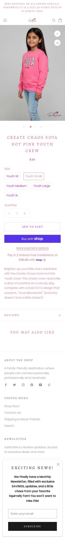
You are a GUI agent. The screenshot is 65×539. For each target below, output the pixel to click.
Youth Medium (16, 186)
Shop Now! (11, 406)
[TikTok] (49, 384)
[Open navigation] (5, 20)
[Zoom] (57, 34)
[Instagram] (23, 384)
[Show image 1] (30, 127)
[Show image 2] (34, 127)
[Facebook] (5, 384)
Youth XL (12, 195)
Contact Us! (12, 413)
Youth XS (12, 176)
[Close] (58, 464)
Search (9, 426)
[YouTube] (40, 384)
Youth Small (33, 176)
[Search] (53, 20)
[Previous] (23, 127)
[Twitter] (14, 384)
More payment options (32, 248)
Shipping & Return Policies (22, 419)
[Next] (41, 127)
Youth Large (41, 186)
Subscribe (32, 526)
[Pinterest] (31, 384)
